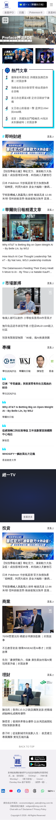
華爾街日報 (25, 371)
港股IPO (9, 12)
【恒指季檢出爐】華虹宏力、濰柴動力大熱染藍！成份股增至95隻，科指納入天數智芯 (27, 173)
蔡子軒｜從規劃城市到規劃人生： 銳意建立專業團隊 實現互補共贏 (27, 735)
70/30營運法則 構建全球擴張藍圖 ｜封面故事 (27, 638)
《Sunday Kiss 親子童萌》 (20, 782)
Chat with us (15, 809)
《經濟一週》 (40, 782)
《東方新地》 (27, 779)
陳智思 (40, 371)
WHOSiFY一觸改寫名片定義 (18, 453)
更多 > (50, 136)
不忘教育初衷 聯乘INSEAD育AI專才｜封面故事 (26, 650)
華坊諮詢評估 (9, 371)
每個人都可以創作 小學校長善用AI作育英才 (27, 318)
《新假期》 (20, 776)
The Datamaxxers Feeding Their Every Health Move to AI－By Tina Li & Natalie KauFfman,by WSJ (27, 270)
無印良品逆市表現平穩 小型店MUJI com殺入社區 (27, 327)
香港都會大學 (9, 460)
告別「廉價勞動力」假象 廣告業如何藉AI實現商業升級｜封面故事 (27, 661)
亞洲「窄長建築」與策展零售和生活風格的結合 (26, 385)
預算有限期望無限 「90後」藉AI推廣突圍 (26, 337)
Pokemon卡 (36, 12)
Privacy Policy (40, 809)
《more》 (39, 779)
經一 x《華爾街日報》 (34, 4)
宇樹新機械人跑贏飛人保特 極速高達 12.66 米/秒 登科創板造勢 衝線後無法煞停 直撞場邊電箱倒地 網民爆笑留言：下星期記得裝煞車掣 (27, 196)
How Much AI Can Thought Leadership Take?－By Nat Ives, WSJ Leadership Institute (26, 258)
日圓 (21, 12)
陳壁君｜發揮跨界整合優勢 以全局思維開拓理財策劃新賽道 (27, 723)
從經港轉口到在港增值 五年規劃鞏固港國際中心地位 (27, 432)
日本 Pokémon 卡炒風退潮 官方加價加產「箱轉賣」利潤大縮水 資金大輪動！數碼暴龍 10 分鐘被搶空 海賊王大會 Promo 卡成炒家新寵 (27, 185)
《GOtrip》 (32, 776)
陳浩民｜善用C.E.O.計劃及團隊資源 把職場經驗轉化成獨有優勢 (27, 711)
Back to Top (26, 746)
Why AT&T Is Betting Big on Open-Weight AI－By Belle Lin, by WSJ (27, 246)
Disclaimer (27, 809)
